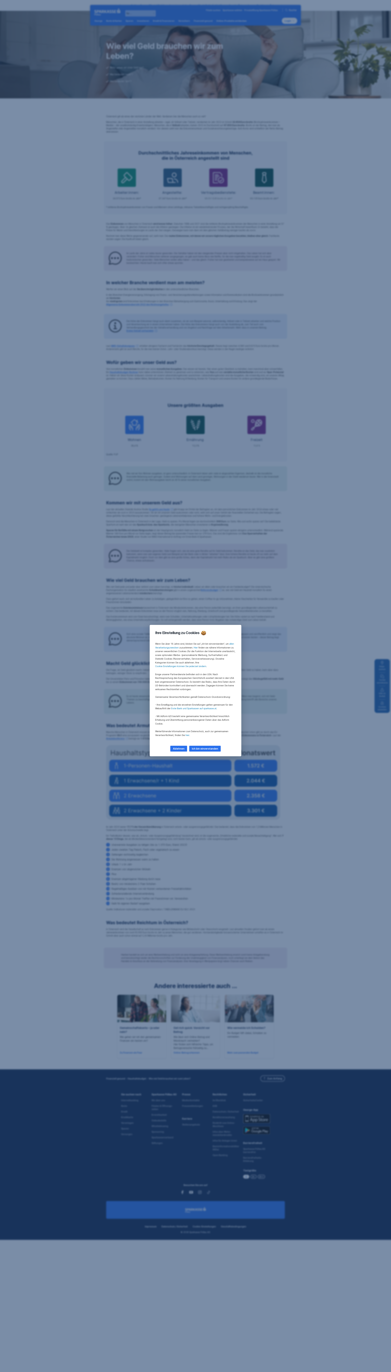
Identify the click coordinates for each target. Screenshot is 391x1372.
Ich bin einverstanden (205, 748)
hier (187, 735)
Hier (196, 647)
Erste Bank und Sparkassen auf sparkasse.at (193, 708)
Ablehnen (179, 748)
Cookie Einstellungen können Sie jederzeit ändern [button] (180, 666)
